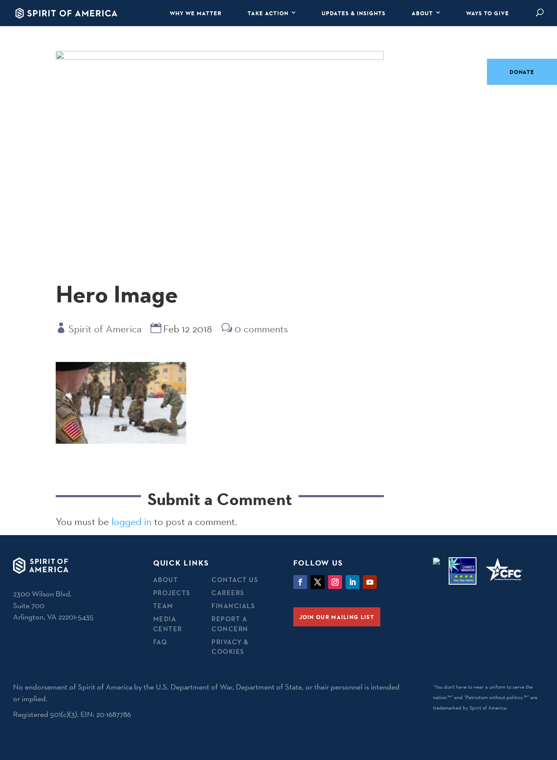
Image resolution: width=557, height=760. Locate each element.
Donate (522, 72)
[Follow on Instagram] (335, 582)
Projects (172, 592)
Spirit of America (104, 328)
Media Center (167, 623)
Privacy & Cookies (230, 646)
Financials (233, 605)
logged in (131, 521)
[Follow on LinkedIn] (352, 582)
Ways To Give (487, 13)
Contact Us (234, 579)
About (422, 13)
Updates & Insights (354, 13)
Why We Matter (195, 13)
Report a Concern (229, 623)
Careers (228, 592)
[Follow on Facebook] (300, 582)
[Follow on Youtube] (370, 582)
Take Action (268, 13)
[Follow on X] (318, 582)
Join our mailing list (336, 617)
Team (163, 605)
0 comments (261, 328)
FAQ (160, 641)
